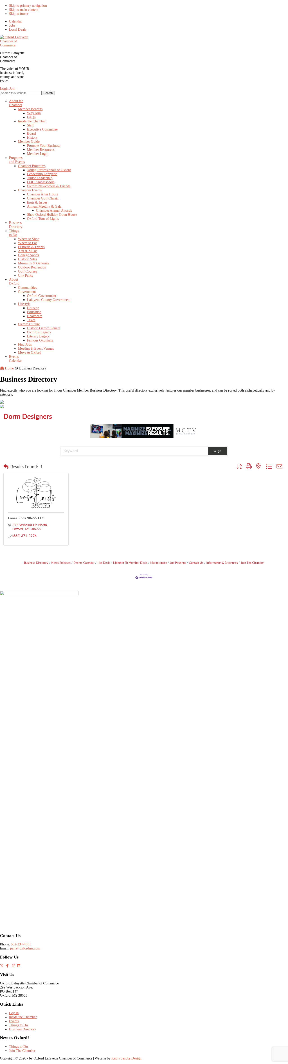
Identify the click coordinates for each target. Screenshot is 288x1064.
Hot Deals (103, 563)
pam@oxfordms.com (25, 948)
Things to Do (18, 1025)
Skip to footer (18, 14)
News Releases (61, 563)
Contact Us (196, 563)
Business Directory (36, 563)
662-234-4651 (21, 944)
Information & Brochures (222, 563)
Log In (14, 1013)
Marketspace (158, 563)
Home (9, 368)
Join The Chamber (252, 563)
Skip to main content (23, 9)
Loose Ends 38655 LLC (26, 518)
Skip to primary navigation (28, 5)
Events (14, 1021)
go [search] (219, 451)
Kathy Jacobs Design (126, 1058)
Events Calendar (84, 563)
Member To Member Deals (130, 563)
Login (4, 88)
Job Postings (178, 563)
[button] (6, 467)
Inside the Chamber (23, 1017)
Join (12, 88)
